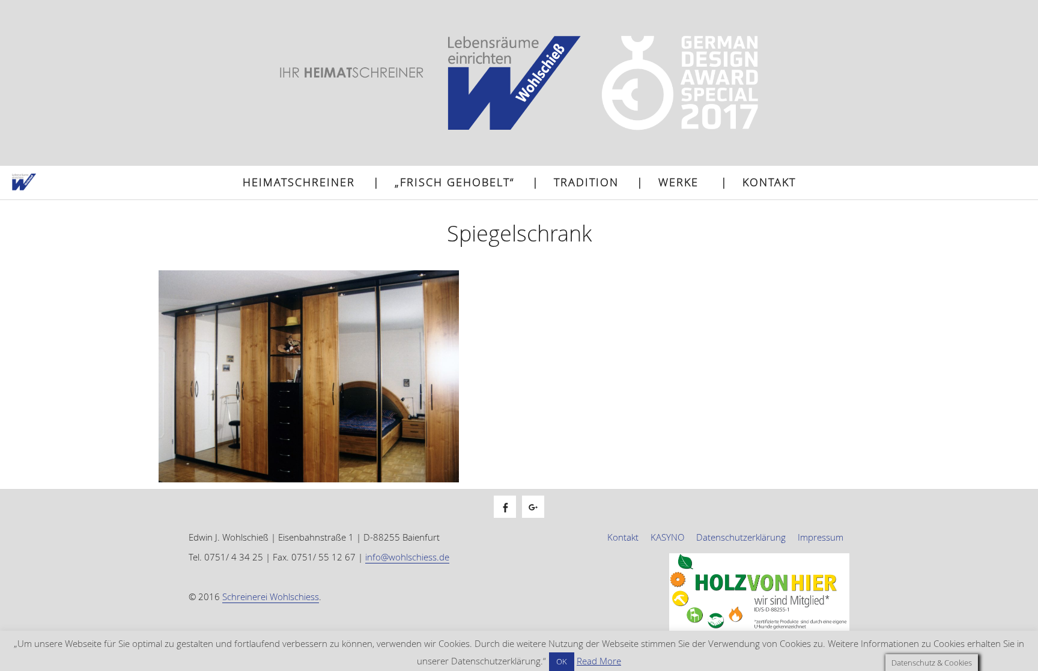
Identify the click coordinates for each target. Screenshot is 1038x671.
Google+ (539, 520)
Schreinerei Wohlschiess (270, 597)
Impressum (820, 537)
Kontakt (769, 182)
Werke (678, 182)
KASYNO (667, 537)
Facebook (511, 520)
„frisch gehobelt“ (454, 182)
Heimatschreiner (299, 182)
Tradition (586, 182)
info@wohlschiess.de (407, 557)
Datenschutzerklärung (741, 537)
